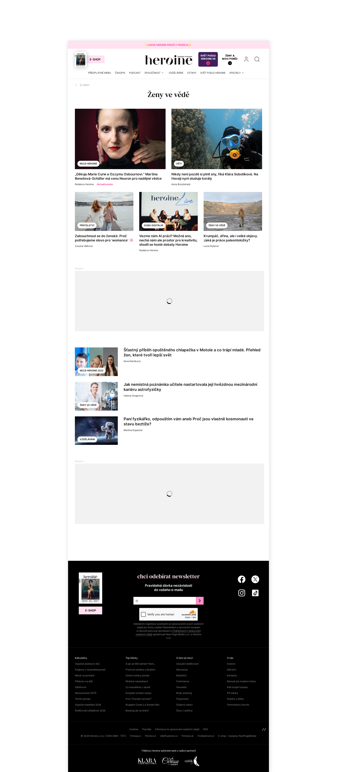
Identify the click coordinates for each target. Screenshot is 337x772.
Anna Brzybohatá (180, 184)
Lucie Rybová (211, 246)
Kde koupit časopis (237, 687)
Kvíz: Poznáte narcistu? (138, 698)
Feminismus (182, 681)
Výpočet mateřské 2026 (88, 704)
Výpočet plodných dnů (87, 663)
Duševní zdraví (184, 704)
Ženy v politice (184, 710)
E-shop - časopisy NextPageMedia (237, 735)
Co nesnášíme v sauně (138, 687)
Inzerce (231, 663)
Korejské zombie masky (139, 693)
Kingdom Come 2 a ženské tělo (142, 704)
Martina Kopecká (133, 430)
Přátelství (87, 225)
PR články (232, 693)
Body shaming (184, 693)
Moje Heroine (88, 163)
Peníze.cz (150, 735)
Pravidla (146, 729)
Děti (179, 163)
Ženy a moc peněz (230, 57)
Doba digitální (153, 225)
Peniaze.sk (188, 735)
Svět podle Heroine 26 (208, 57)
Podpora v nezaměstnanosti (90, 669)
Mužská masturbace (137, 681)
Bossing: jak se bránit (137, 710)
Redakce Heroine (84, 184)
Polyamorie (182, 698)
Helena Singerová (133, 395)
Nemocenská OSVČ (86, 693)
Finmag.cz (135, 735)
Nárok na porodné (84, 675)
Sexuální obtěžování (187, 663)
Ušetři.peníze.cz (169, 735)
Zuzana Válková (84, 246)
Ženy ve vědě (216, 225)
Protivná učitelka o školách (140, 669)
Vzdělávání (87, 439)
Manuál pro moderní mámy (241, 681)
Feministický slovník (238, 704)
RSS (205, 729)
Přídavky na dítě (84, 681)
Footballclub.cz (206, 735)
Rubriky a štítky (235, 698)
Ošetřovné (80, 687)
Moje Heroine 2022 (91, 370)
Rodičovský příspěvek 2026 (90, 710)
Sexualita (181, 687)
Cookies (133, 729)
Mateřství (181, 675)
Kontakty (232, 675)
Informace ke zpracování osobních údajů (177, 729)
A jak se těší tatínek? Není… (141, 663)
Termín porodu (82, 698)
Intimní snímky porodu (137, 675)
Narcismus (182, 669)
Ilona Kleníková (132, 361)
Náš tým (231, 669)
